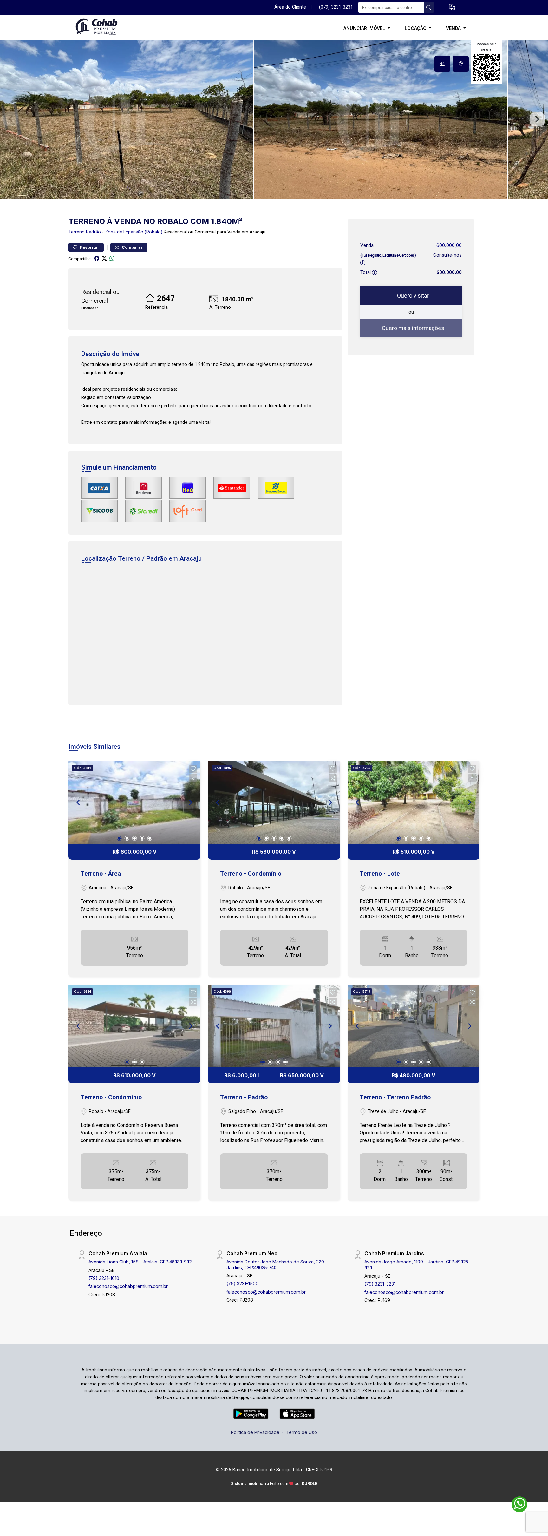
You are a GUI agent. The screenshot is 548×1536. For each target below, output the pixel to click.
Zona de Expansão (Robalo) (133, 232)
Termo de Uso (301, 1432)
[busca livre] (429, 7)
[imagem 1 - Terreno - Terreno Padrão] (414, 1026)
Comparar (132, 247)
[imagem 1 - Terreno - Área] (134, 802)
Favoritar (89, 247)
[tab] (442, 64)
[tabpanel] (274, 119)
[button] (452, 7)
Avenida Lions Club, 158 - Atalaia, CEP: (140, 1261)
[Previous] (79, 802)
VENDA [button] (454, 28)
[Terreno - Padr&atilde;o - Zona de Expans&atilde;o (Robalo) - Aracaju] (100, 28)
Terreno (76, 232)
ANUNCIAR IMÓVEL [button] (364, 28)
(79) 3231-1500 (242, 1283)
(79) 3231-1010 (103, 1278)
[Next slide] (537, 119)
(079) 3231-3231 (336, 7)
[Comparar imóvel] (193, 778)
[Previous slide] (10, 119)
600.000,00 (449, 245)
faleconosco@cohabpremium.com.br (128, 1286)
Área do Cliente (290, 7)
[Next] (190, 802)
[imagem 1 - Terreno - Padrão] (274, 1026)
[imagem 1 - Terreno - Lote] (414, 802)
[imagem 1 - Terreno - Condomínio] (274, 802)
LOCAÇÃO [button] (416, 28)
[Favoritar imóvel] (193, 769)
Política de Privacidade (255, 1432)
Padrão (93, 232)
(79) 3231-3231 (379, 1284)
